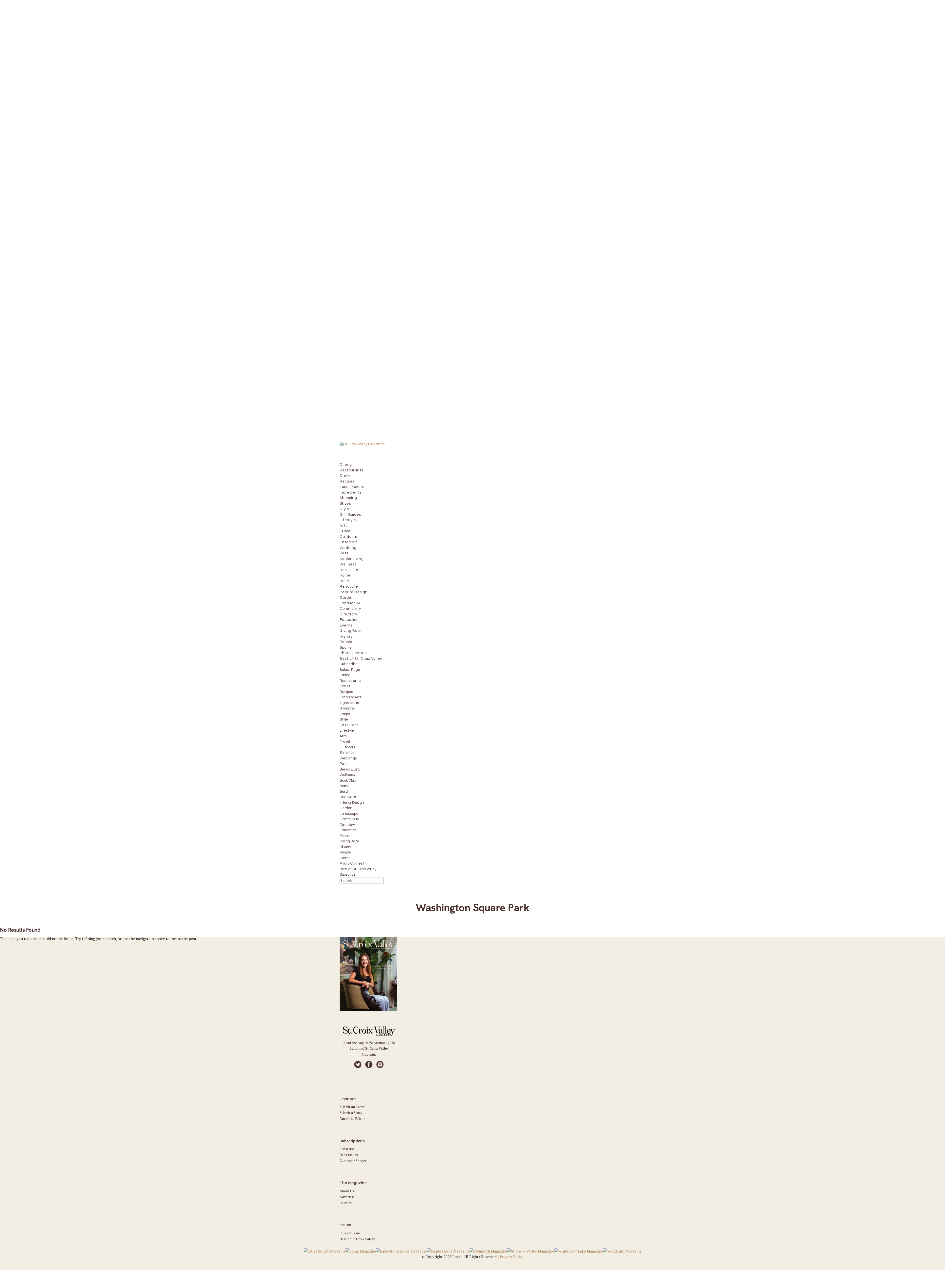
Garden (346, 808)
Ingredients (349, 703)
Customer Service (353, 1160)
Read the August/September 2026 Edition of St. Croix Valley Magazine (369, 1048)
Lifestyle (347, 730)
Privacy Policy (511, 1256)
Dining (345, 675)
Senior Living (350, 769)
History (345, 847)
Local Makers (350, 697)
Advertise (347, 1196)
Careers (346, 1202)
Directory (347, 825)
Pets (343, 764)
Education (348, 830)
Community (349, 819)
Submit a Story (351, 1112)
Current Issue (350, 1233)
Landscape (349, 814)
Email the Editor (352, 1118)
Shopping (347, 708)
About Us (347, 1191)
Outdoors (347, 747)
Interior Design (352, 802)
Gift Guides (349, 725)
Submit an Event (352, 1106)
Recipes (346, 692)
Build (344, 791)
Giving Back (349, 841)
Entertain (348, 753)
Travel (345, 741)
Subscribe (348, 874)
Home (344, 786)
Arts (343, 736)
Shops (345, 714)
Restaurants (350, 681)
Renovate (348, 797)
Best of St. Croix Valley (358, 869)
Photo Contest (352, 863)
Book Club (348, 780)
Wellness (347, 775)
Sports (345, 858)
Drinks (345, 686)
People (345, 852)
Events (345, 836)
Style (344, 719)
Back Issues (349, 1154)
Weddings (348, 758)
